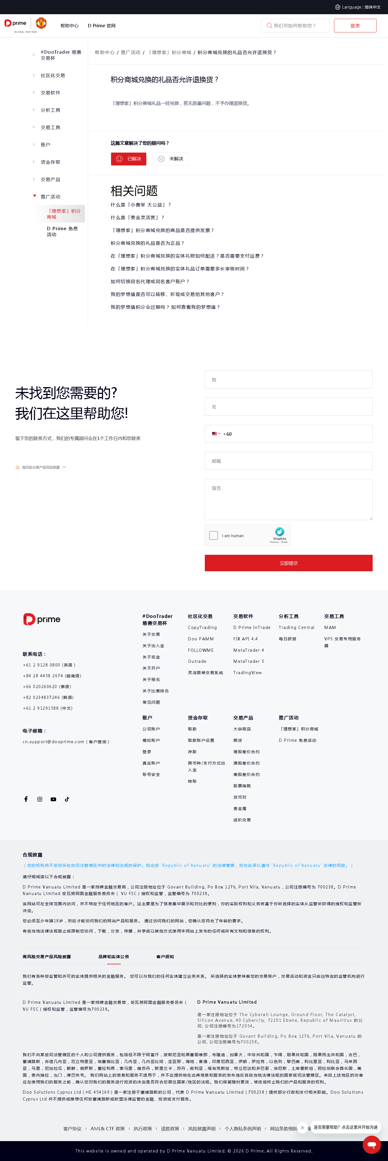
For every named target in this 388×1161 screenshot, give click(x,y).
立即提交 (289, 563)
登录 (355, 25)
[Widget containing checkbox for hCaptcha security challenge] (248, 535)
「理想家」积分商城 (64, 214)
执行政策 (143, 1128)
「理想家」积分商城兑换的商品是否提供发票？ (163, 230)
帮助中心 (105, 52)
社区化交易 (53, 75)
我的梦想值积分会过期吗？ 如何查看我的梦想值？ (166, 307)
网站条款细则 (283, 1128)
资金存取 (51, 162)
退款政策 (170, 1128)
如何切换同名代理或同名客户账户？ (150, 281)
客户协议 (72, 1128)
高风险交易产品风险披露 (41, 467)
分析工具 (51, 110)
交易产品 (51, 179)
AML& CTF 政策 (108, 1128)
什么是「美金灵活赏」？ (138, 217)
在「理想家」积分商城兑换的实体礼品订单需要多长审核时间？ (180, 268)
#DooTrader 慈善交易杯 (61, 55)
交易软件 (51, 92)
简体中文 (373, 7)
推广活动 (51, 197)
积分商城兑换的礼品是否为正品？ (148, 243)
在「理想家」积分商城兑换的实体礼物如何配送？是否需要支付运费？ (188, 256)
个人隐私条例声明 (243, 1128)
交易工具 (51, 127)
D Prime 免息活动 (62, 231)
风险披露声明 (202, 1128)
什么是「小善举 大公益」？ (141, 204)
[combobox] (218, 434)
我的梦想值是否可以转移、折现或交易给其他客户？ (168, 294)
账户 (46, 145)
